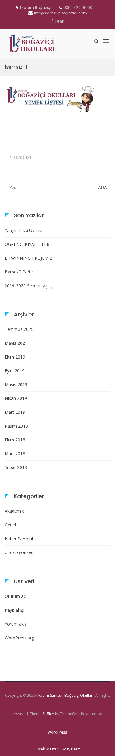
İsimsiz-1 (23, 157)
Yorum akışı (16, 624)
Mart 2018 (15, 453)
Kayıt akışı (14, 610)
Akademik (14, 511)
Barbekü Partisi (20, 272)
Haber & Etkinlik (20, 538)
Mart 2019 (15, 412)
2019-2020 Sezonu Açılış (29, 286)
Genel (10, 525)
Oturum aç (15, 596)
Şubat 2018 (16, 467)
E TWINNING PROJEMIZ (28, 258)
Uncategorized (19, 552)
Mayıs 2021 (16, 343)
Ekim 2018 (15, 440)
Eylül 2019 (15, 371)
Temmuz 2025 (19, 329)
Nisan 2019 (16, 398)
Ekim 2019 (15, 357)
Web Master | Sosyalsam (59, 749)
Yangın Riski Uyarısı (23, 230)
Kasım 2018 (16, 426)
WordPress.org (19, 638)
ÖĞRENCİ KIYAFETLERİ (28, 244)
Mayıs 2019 (16, 384)
